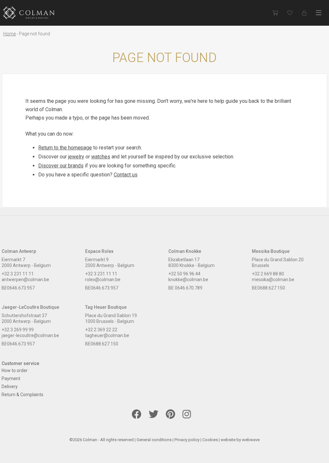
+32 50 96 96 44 (184, 273)
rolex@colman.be (102, 279)
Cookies (210, 439)
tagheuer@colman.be (107, 335)
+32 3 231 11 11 (18, 273)
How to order (15, 370)
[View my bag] (275, 13)
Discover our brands (61, 166)
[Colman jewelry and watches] (29, 13)
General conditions (154, 439)
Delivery (10, 386)
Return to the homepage (65, 148)
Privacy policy (187, 439)
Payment (11, 378)
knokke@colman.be (188, 279)
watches (100, 157)
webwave (251, 439)
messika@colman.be (273, 279)
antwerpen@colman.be (25, 279)
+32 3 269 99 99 (18, 329)
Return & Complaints (22, 394)
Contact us (126, 175)
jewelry (76, 157)
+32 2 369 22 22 (101, 329)
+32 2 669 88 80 (268, 273)
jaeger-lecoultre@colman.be (30, 335)
